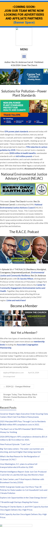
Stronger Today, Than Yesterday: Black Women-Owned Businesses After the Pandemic (20, 397)
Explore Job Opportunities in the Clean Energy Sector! (23, 497)
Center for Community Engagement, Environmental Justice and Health (23, 288)
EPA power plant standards (16, 131)
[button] (24, 56)
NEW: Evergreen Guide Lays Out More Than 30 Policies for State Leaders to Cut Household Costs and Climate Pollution (23, 490)
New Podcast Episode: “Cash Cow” (15, 444)
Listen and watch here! (16, 300)
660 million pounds (24, 156)
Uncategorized (9, 376)
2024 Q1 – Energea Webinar (17, 386)
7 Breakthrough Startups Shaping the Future (19, 502)
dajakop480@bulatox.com (13, 372)
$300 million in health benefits (22, 153)
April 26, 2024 (33, 372)
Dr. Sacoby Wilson (25, 278)
